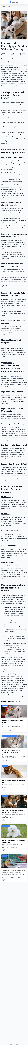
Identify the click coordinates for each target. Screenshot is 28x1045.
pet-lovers (10, 6)
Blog (4, 6)
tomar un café (15, 376)
